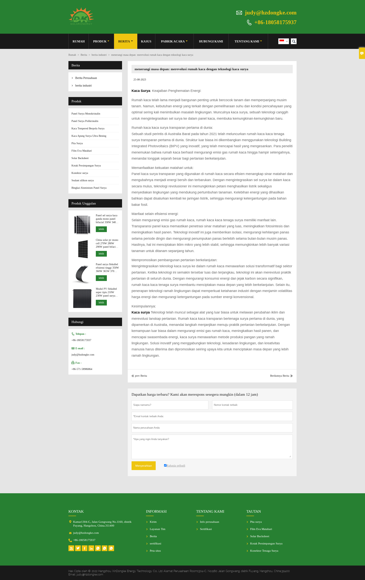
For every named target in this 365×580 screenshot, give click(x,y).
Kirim (153, 521)
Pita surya (256, 521)
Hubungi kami (211, 41)
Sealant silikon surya (82, 180)
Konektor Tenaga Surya (264, 550)
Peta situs (155, 550)
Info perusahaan (209, 521)
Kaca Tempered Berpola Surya (87, 128)
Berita (124, 41)
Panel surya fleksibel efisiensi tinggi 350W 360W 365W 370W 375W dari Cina (107, 268)
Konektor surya (79, 173)
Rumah (79, 41)
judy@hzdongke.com (271, 12)
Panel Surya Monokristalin (85, 113)
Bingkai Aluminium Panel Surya (88, 187)
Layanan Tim (157, 529)
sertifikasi (155, 543)
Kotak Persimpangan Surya (86, 165)
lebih (101, 229)
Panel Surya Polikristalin (84, 121)
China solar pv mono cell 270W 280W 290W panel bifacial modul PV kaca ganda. (107, 244)
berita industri (99, 54)
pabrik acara (173, 41)
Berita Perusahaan (86, 78)
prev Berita (139, 375)
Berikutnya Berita (279, 375)
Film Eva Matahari (81, 150)
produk (99, 41)
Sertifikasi (206, 529)
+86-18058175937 (275, 22)
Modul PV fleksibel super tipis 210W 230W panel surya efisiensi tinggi (106, 292)
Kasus (146, 41)
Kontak (76, 511)
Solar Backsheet (80, 158)
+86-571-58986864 (81, 369)
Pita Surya (77, 143)
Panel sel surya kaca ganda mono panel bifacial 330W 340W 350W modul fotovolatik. (107, 219)
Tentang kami (247, 41)
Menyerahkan (143, 465)
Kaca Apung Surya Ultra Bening (88, 135)
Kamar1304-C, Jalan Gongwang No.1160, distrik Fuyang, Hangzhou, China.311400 (102, 523)
